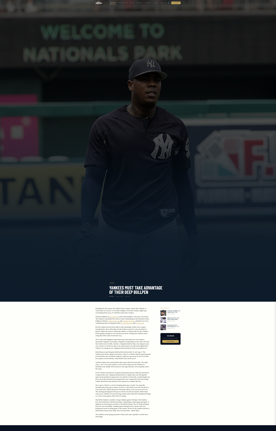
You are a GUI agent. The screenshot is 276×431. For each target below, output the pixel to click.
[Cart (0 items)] (168, 3)
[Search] (166, 3)
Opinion (112, 283)
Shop (161, 2)
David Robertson (127, 323)
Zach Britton (114, 317)
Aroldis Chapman (129, 321)
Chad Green (140, 323)
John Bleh (111, 296)
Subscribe (176, 2)
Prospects (148, 2)
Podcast (155, 2)
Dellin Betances (113, 321)
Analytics (139, 2)
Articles (113, 2)
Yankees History (123, 2)
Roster (132, 2)
